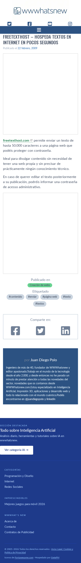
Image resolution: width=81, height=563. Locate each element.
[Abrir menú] (40, 30)
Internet (9, 481)
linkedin (51, 399)
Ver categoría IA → (16, 450)
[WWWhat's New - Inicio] (40, 11)
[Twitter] (11, 24)
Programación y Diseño (19, 476)
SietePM (55, 557)
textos (40, 304)
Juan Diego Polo (44, 360)
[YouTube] (51, 24)
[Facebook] (31, 24)
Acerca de (11, 521)
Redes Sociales (14, 487)
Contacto (10, 526)
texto (68, 297)
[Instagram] (71, 24)
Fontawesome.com (24, 557)
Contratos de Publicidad (19, 532)
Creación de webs (40, 285)
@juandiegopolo (34, 399)
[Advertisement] (40, 94)
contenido (16, 297)
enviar (33, 297)
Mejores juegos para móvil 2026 (25, 504)
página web (50, 297)
